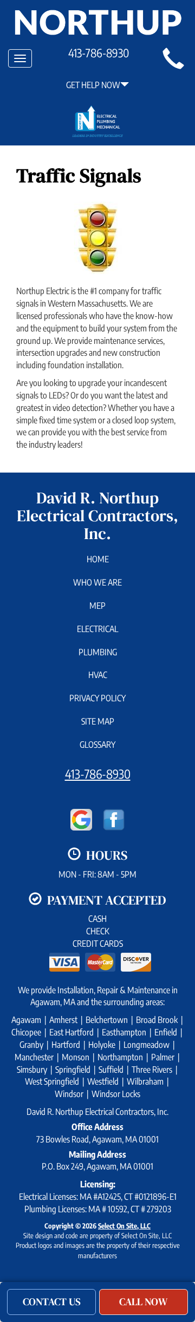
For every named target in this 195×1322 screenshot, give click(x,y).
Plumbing (98, 652)
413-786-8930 (98, 773)
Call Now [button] (143, 1301)
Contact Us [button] (52, 1301)
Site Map (97, 721)
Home (98, 559)
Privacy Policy (97, 698)
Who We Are (97, 582)
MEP (97, 605)
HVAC (97, 674)
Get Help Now (93, 84)
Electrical (97, 628)
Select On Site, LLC (124, 1225)
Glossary (97, 744)
